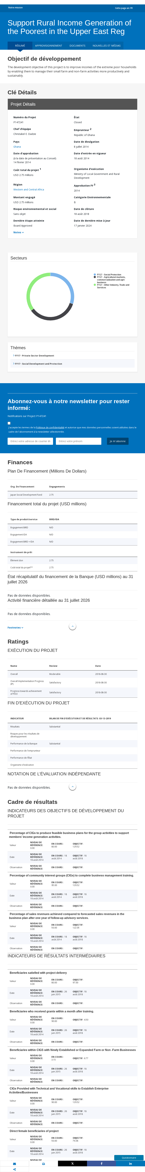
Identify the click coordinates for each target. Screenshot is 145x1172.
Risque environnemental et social (34, 209)
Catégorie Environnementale (92, 197)
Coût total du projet (27, 169)
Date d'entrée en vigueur (90, 153)
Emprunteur (82, 129)
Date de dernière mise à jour (92, 220)
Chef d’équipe (22, 129)
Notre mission (15, 7)
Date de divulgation (86, 141)
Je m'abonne (118, 441)
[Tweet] (72, 1163)
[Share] (101, 1163)
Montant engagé (24, 197)
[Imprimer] (43, 1163)
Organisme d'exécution (89, 169)
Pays (16, 141)
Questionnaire (129, 1157)
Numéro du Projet (24, 117)
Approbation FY (84, 185)
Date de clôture (84, 209)
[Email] (14, 1163)
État (76, 117)
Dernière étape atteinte (28, 220)
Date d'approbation (25, 153)
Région (17, 184)
